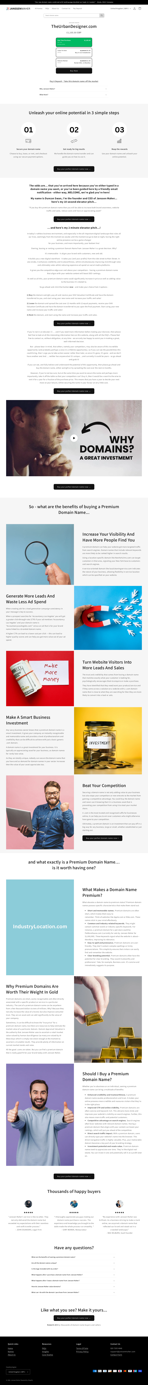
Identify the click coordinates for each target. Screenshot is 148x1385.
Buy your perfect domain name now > (102, 838)
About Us (12, 1354)
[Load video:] (74, 438)
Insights (45, 1351)
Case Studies (47, 1354)
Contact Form (116, 1354)
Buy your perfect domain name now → (74, 169)
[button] (74, 89)
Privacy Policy (82, 1351)
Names (11, 1351)
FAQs (44, 1348)
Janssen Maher (15, 1380)
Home (10, 1348)
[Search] (101, 15)
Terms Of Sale (82, 1348)
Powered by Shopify (27, 1380)
